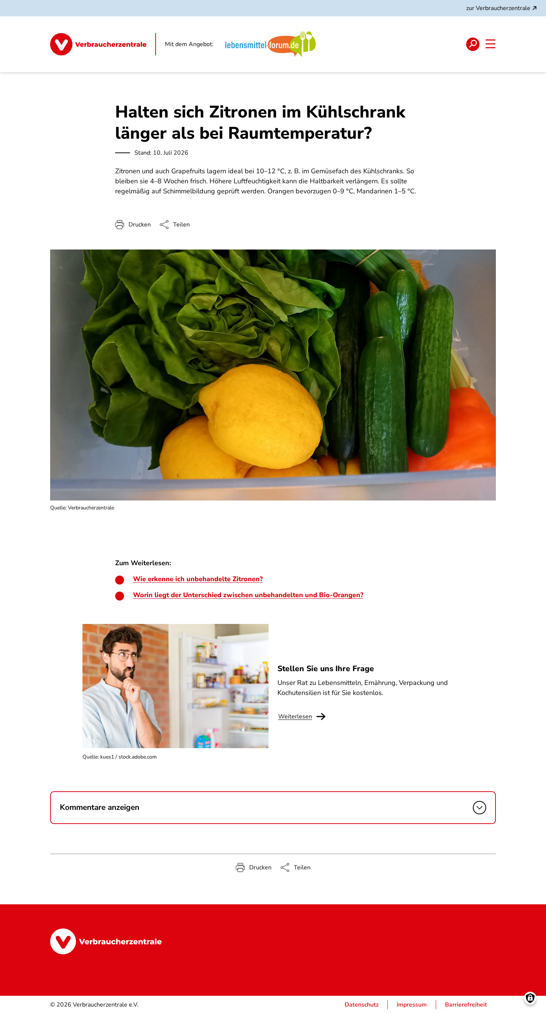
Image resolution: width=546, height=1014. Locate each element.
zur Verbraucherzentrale (498, 8)
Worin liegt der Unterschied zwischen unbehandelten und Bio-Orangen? (248, 594)
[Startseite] (103, 44)
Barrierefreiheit (466, 1005)
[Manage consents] (530, 998)
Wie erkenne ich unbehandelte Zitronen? (198, 578)
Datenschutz (361, 1005)
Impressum (412, 1005)
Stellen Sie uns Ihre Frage (325, 668)
